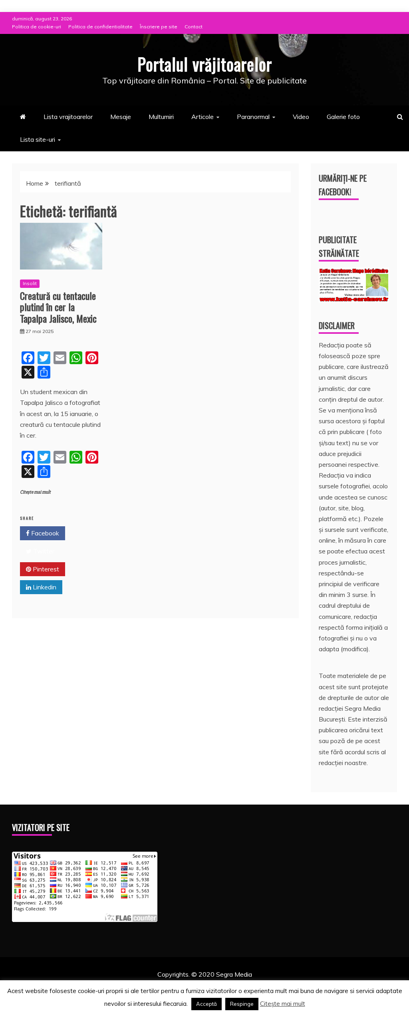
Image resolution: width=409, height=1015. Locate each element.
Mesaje (120, 117)
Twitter (43, 551)
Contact (194, 27)
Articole (202, 117)
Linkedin (43, 587)
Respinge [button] (242, 1004)
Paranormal (253, 117)
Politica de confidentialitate (100, 27)
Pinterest (45, 569)
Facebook (44, 533)
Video (301, 117)
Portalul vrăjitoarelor (204, 64)
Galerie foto (343, 117)
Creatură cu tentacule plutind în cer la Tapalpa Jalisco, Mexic (58, 307)
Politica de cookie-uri (36, 27)
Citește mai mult (35, 492)
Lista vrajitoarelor (68, 117)
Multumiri (161, 117)
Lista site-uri (37, 139)
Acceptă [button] (206, 1004)
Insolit (30, 283)
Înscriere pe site (158, 27)
